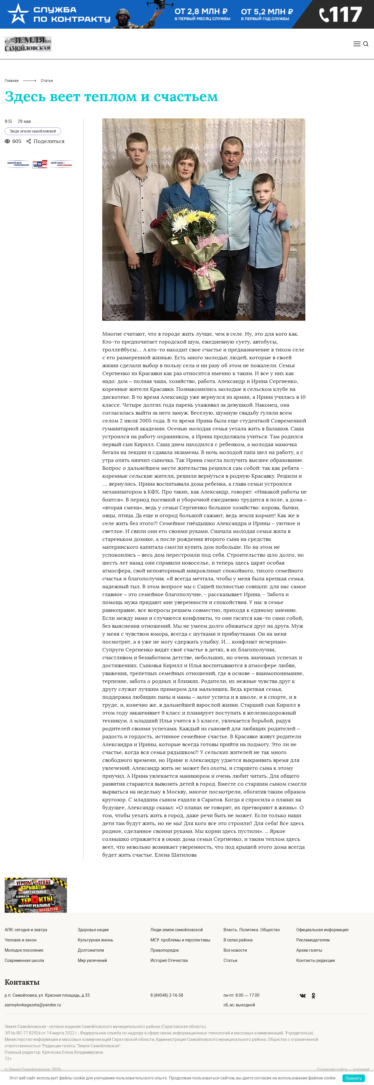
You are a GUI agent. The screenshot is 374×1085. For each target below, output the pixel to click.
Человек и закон (21, 940)
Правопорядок (164, 950)
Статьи (230, 960)
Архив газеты (309, 950)
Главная (12, 81)
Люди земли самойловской (176, 929)
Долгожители (91, 950)
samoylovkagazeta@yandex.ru (33, 1005)
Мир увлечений (92, 960)
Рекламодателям (313, 940)
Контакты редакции (315, 960)
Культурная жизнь (95, 940)
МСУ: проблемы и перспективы (180, 940)
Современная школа (24, 960)
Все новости (235, 950)
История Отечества (169, 960)
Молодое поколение (24, 950)
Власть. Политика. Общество (252, 929)
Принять (353, 1078)
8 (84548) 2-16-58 (166, 995)
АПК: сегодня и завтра (26, 929)
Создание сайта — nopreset (343, 1069)
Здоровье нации (93, 929)
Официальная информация (322, 929)
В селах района (238, 940)
